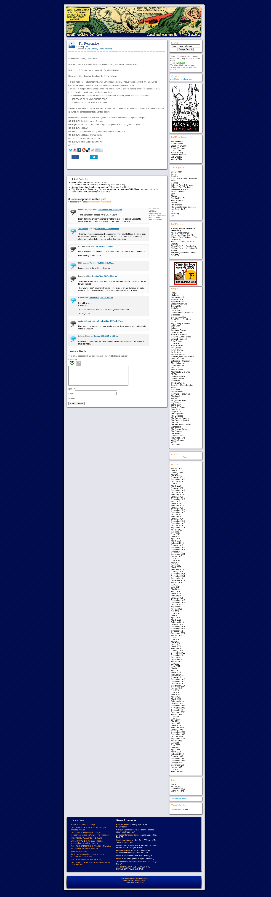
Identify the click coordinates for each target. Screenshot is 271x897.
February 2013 (177, 622)
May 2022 (175, 470)
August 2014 (176, 583)
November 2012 (178, 629)
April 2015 (175, 565)
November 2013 (178, 602)
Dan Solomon (177, 144)
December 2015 (178, 547)
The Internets (176, 205)
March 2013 (176, 620)
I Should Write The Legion (182, 187)
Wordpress (139, 882)
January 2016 (177, 545)
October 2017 (177, 514)
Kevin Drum (176, 352)
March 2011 (176, 673)
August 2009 (176, 714)
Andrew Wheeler (178, 297)
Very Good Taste (178, 438)
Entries (176, 786)
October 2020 (177, 481)
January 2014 (177, 598)
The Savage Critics (179, 429)
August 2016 (176, 530)
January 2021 (177, 477)
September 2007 (178, 765)
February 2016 (177, 543)
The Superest (177, 431)
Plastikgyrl (175, 396)
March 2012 (176, 646)
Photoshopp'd (177, 200)
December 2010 (178, 679)
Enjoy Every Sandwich (180, 324)
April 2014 (175, 591)
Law (173, 194)
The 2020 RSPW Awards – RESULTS (86, 838)
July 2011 (175, 664)
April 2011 (175, 670)
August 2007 (176, 767)
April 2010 (175, 697)
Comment (72, 360)
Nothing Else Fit (178, 198)
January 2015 (177, 572)
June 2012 (175, 640)
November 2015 (178, 550)
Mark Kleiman (177, 370)
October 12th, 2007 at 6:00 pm (106, 336)
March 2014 (176, 594)
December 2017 (178, 510)
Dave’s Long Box (178, 317)
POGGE (174, 398)
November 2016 (178, 523)
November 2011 (178, 655)
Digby (173, 321)
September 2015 (178, 554)
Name (71, 389)
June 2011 (175, 666)
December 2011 (178, 653)
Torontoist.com (177, 436)
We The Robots (177, 440)
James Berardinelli (179, 339)
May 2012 (175, 642)
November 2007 (178, 761)
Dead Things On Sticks (181, 319)
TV (172, 211)
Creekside (175, 315)
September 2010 (178, 686)
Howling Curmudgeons (181, 337)
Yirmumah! (175, 444)
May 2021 (175, 475)
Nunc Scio (175, 381)
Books (173, 174)
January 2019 (177, 497)
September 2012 (178, 633)
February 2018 (177, 506)
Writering (108, 49)
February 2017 (177, 517)
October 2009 (177, 710)
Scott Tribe (175, 409)
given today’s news (80, 182)
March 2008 (176, 752)
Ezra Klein (175, 326)
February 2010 (177, 701)
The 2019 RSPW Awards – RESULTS (86, 859)
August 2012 (176, 635)
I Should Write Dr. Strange (182, 185)
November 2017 (178, 512)
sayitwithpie (176, 403)
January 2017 (177, 519)
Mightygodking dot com (137, 878)
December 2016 (178, 521)
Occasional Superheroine (182, 385)
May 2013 (175, 615)
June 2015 (175, 561)
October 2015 (177, 552)
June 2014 (175, 587)
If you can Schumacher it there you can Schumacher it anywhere (87, 855)
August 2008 (176, 741)
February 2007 (177, 771)
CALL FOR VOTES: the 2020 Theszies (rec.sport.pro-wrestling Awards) (87, 842)
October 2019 (177, 492)
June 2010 (175, 692)
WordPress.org (177, 791)
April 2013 (175, 618)
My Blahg (175, 374)
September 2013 (178, 607)
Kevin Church (177, 350)
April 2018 (175, 501)
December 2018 (178, 499)
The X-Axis (175, 433)
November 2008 (178, 734)
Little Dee (175, 367)
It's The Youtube (178, 192)
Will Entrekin (176, 157)
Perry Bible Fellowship (180, 394)
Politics (174, 203)
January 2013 (177, 624)
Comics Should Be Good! (182, 313)
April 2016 (175, 539)
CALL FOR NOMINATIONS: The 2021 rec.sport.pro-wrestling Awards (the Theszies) (90, 834)
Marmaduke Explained (180, 372)
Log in (173, 784)
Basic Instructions (178, 302)
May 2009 (175, 721)
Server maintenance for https (83, 825)
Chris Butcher (177, 308)
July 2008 (175, 743)
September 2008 (178, 739)
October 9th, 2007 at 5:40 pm (107, 229)
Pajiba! (174, 387)
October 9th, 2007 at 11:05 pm (100, 246)
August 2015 (176, 556)
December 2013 (178, 600)
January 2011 (177, 677)
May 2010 (175, 695)
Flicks (101, 49)
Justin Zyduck (177, 150)
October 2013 (177, 604)
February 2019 (177, 495)
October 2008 (177, 736)
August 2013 (176, 609)
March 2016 (176, 541)
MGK (87, 47)
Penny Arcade (177, 392)
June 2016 (175, 534)
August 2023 (176, 468)
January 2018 (177, 508)
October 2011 (177, 657)
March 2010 (176, 699)
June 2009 (175, 719)
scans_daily (176, 405)
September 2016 (178, 528)
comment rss (92, 202)
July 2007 (175, 769)
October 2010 (177, 684)
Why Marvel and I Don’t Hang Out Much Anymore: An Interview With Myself (106, 189)
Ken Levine (176, 348)
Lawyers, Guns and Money (182, 357)
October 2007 (177, 763)
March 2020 (176, 486)
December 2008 (178, 732)
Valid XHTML (128, 880)
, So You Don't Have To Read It (184, 248)
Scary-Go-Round (178, 407)
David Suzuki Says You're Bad (184, 178)
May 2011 (175, 668)
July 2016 (175, 532)
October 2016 (177, 525)
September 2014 (178, 580)
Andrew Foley (177, 141)
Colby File (175, 310)
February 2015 (177, 569)
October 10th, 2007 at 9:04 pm (101, 298)
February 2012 (177, 648)
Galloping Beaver (178, 330)
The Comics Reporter (180, 418)
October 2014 (177, 578)
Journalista (176, 343)
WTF (173, 216)
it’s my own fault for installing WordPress (90, 184)
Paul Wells (175, 389)
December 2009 (178, 706)
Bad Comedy (92, 49)
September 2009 (178, 712)
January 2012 (177, 651)
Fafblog (174, 328)
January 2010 (177, 703)
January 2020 (177, 488)
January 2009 (177, 730)
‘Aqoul (174, 293)
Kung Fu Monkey (178, 354)
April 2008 (175, 750)
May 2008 (175, 747)
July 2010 (175, 690)
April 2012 (175, 644)
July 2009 (175, 717)
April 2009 (175, 723)
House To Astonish (179, 335)
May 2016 (175, 536)
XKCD (173, 442)
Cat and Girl (176, 306)
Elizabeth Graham (178, 146)
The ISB (174, 422)
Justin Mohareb (84, 321)
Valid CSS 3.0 (140, 880)
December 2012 (178, 626)
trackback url (106, 202)
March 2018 (176, 503)
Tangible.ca (176, 411)
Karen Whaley (177, 152)
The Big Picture (177, 414)
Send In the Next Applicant (84, 192)
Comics (174, 176)
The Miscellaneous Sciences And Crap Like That (183, 208)
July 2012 (175, 637)
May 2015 (175, 563)
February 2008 (177, 754)
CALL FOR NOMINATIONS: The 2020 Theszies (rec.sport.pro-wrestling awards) (91, 847)
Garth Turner (176, 332)
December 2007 (178, 758)
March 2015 (176, 567)
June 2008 (175, 745)
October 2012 (177, 631)
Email (71, 394)
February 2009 (177, 728)
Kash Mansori (177, 346)
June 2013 (175, 613)
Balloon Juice (177, 299)
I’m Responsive (89, 43)
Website (71, 399)
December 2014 (178, 574)
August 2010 (176, 688)
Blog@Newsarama (179, 304)
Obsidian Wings (178, 383)
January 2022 (177, 473)
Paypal (186, 457)
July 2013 (175, 611)
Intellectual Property (179, 189)
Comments (178, 789)
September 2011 (178, 659)
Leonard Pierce (177, 359)
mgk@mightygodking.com (181, 79)
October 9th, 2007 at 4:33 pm (110, 209)
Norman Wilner (177, 378)
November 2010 (178, 681)
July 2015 (175, 558)
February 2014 (177, 596)
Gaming (174, 183)
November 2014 (178, 576)
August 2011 (176, 662)
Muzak (174, 196)
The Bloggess (177, 416)
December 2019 (178, 490)
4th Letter (175, 295)
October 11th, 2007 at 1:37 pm (110, 321)
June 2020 (175, 484)
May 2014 (175, 589)
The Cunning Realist (180, 420)
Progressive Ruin (178, 400)
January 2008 (177, 756)
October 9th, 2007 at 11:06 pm (101, 263)
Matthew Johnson (178, 155)
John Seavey (176, 341)
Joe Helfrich (83, 229)
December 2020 (178, 479)
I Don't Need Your (182, 235)
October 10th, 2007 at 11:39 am (104, 276)
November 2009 (178, 708)
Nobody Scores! (178, 376)
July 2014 (175, 585)
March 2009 (176, 725)
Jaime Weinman (178, 148)
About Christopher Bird (181, 233)
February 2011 (177, 675)
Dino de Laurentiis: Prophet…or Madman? (90, 187)
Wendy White (176, 159)
